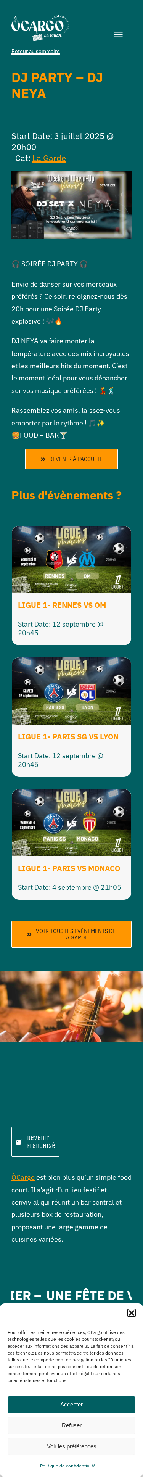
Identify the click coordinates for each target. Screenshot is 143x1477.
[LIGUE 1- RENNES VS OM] (71, 531)
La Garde (49, 157)
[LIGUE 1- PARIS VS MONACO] (71, 795)
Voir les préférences (71, 1446)
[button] (131, 1313)
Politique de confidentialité (68, 1466)
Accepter (71, 1404)
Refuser (72, 1425)
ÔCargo (23, 1177)
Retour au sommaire (35, 51)
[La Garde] (40, 18)
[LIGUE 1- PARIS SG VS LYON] (71, 663)
